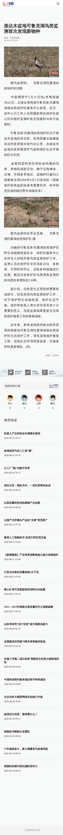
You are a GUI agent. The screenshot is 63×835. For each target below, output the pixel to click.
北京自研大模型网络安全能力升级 (23, 696)
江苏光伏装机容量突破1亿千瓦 (21, 572)
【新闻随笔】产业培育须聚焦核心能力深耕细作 (31, 554)
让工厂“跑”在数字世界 (17, 468)
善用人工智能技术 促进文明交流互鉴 (25, 537)
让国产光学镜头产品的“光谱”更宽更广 (26, 520)
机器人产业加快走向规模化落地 (22, 433)
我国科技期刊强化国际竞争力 (21, 766)
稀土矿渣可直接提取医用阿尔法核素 (24, 589)
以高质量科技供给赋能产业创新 (22, 502)
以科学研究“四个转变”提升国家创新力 (26, 624)
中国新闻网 (15, 38)
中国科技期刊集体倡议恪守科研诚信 (24, 679)
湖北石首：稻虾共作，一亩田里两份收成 (27, 485)
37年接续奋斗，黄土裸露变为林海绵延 (26, 749)
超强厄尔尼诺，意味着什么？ (21, 714)
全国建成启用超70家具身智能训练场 (24, 641)
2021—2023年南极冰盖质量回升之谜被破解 (28, 606)
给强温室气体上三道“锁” (18, 450)
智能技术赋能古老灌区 (17, 731)
